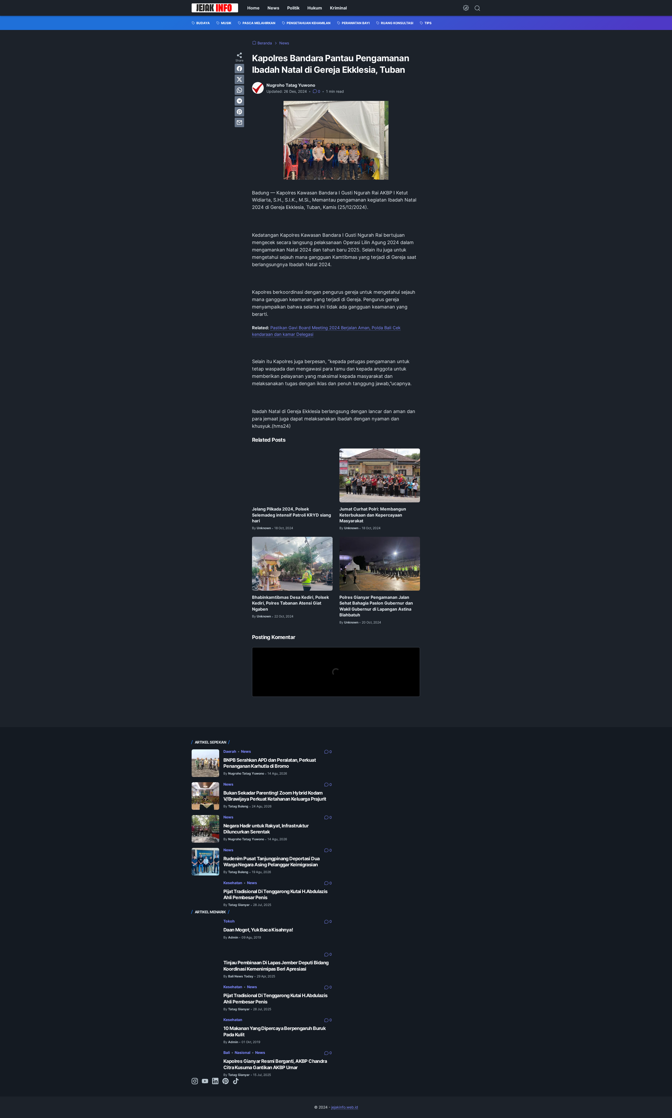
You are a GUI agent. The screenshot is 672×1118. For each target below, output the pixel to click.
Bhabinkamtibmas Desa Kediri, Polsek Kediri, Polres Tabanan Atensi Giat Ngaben (290, 603)
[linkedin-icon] (215, 1081)
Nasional (242, 1052)
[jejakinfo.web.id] (215, 7)
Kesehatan (232, 882)
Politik (293, 8)
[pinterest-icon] (225, 1081)
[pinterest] (239, 111)
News (273, 8)
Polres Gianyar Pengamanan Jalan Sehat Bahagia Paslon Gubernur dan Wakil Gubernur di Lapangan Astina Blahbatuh (376, 606)
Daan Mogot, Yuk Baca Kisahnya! (258, 929)
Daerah (229, 751)
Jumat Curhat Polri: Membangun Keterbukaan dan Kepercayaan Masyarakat (372, 514)
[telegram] (239, 101)
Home (253, 8)
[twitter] (239, 79)
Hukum (314, 8)
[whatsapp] (239, 90)
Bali (226, 1052)
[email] (239, 122)
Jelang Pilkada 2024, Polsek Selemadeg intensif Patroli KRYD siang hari (291, 514)
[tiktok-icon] (236, 1081)
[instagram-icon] (195, 1081)
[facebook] (239, 68)
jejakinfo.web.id (344, 1107)
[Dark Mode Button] (466, 8)
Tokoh (229, 921)
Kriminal (338, 8)
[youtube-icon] (205, 1081)
